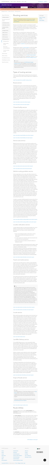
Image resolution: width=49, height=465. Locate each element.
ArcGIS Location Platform (17, 455)
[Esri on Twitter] (37, 452)
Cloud (23, 1)
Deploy (12, 7)
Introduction (8, 7)
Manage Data (17, 7)
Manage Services (24, 7)
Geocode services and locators (6, 20)
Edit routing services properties (6, 47)
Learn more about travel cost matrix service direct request (23, 307)
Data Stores (19, 1)
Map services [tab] (5, 34)
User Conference (28, 455)
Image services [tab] (5, 30)
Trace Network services (6, 57)
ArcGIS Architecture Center (18, 460)
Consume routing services (6, 51)
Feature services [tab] (6, 17)
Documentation (4, 460)
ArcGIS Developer (16, 457)
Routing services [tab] (6, 39)
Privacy (16, 463)
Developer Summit (28, 457)
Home (3, 7)
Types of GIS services (5, 15)
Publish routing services (5, 44)
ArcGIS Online (15, 450)
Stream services (4, 55)
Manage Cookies (20, 463)
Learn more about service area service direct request (23, 166)
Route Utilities (41, 20)
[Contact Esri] (42, 452)
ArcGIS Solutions (16, 458)
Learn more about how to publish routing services (22, 80)
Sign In (42, 1)
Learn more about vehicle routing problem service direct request (25, 219)
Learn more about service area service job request (22, 168)
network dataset (26, 47)
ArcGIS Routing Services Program (20, 400)
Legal (24, 463)
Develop (35, 7)
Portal (12, 1)
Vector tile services (5, 62)
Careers (26, 452)
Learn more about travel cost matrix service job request (23, 309)
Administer (30, 7)
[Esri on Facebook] (39, 452)
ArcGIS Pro (15, 452)
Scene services (4, 53)
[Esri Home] (38, 449)
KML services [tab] (5, 32)
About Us (26, 450)
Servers (14, 1)
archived (27, 19)
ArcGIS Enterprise (5, 1)
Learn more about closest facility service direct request (23, 135)
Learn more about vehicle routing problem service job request (24, 221)
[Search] (38, 1)
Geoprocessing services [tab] (5, 28)
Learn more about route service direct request (21, 102)
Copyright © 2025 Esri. (5, 463)
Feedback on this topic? (33, 439)
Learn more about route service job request (21, 104)
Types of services (11, 11)
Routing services (18, 11)
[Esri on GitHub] (40, 452)
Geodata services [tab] (6, 22)
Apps (25, 1)
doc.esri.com (27, 9)
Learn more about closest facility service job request (22, 137)
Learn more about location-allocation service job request (23, 257)
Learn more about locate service (19, 336)
